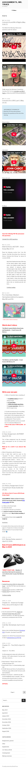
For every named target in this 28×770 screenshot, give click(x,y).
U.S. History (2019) (7, 750)
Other (3, 743)
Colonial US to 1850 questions (10, 239)
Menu (14, 10)
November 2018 (6, 722)
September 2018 (6, 728)
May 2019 (4, 710)
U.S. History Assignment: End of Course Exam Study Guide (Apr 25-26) (12, 488)
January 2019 (5, 716)
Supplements (5, 746)
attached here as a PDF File (14, 637)
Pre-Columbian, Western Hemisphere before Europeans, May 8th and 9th (13, 297)
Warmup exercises (7, 756)
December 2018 (6, 719)
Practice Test (5, 589)
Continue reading (11, 287)
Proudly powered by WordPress (10, 766)
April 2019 (5, 713)
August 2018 (5, 731)
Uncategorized (6, 753)
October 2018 (5, 725)
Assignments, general (7, 740)
